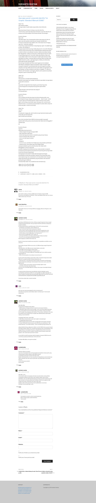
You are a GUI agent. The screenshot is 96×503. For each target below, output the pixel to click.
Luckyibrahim (22, 347)
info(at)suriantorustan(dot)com (63, 55)
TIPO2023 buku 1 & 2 (60, 43)
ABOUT (57, 8)
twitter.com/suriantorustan (24, 493)
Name (20, 430)
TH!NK (35, 8)
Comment (21, 413)
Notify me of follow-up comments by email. (29, 452)
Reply (19, 199)
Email (20, 437)
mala (19, 286)
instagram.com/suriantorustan (24, 490)
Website (20, 444)
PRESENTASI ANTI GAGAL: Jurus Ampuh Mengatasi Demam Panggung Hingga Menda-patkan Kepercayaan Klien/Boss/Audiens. (66, 29)
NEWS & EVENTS (49, 8)
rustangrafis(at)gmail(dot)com (62, 56)
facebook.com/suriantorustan (24, 491)
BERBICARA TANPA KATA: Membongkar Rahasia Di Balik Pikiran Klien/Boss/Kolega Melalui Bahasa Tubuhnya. (65, 40)
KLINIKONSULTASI (28, 8)
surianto (30, 16)
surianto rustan (27, 4)
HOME (19, 8)
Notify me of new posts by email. (26, 457)
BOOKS (41, 8)
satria (20, 189)
